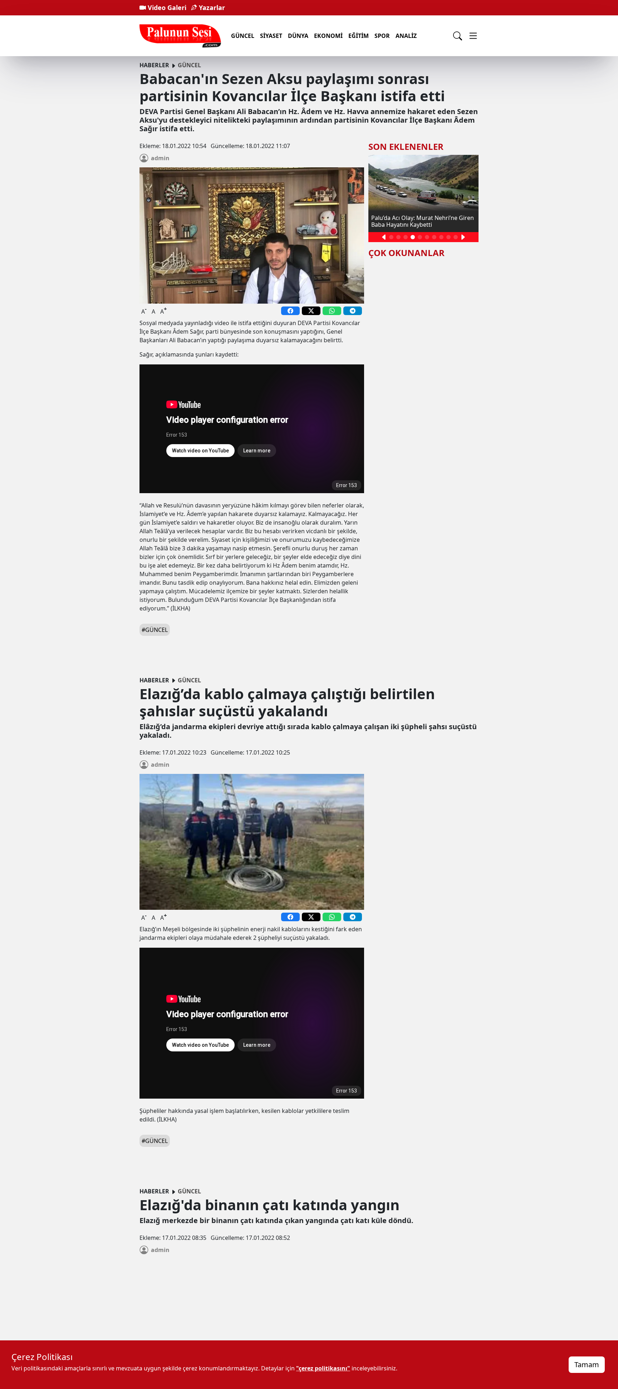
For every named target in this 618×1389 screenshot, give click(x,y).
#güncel (155, 630)
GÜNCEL (242, 36)
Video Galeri (166, 7)
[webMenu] (473, 35)
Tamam (586, 1364)
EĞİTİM (358, 36)
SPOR (382, 36)
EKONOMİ (328, 36)
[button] (384, 237)
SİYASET (271, 36)
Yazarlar (211, 7)
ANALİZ (406, 36)
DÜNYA (298, 36)
